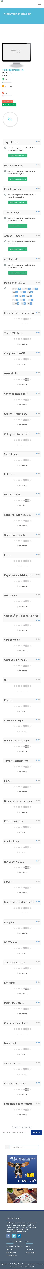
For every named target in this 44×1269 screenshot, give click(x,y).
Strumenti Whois (11, 1256)
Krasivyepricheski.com (13, 69)
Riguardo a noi (30, 1253)
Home (28, 1246)
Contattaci (29, 1249)
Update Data (8, 101)
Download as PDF (10, 105)
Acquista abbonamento (18, 155)
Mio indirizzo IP (11, 1253)
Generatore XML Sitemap (14, 1246)
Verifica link (10, 1249)
